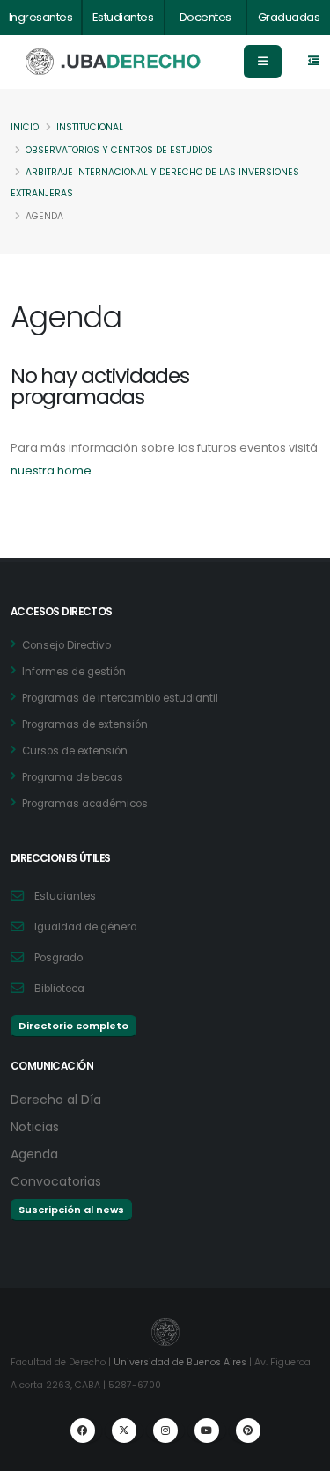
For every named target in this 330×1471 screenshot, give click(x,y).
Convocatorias (56, 1181)
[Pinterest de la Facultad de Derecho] (248, 1430)
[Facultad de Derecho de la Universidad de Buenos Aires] (113, 62)
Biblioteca (59, 989)
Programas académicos (85, 804)
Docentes (205, 17)
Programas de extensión (85, 724)
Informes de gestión (74, 672)
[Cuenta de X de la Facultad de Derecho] (124, 1430)
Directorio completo (73, 1026)
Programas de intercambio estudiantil (120, 698)
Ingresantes (41, 17)
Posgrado (58, 958)
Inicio (25, 127)
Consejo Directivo (66, 645)
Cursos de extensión (75, 751)
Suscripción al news (71, 1210)
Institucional (89, 127)
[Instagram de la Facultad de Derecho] (165, 1430)
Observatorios (119, 150)
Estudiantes (123, 17)
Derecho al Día (56, 1099)
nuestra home (51, 470)
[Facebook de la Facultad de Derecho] (82, 1430)
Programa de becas (72, 777)
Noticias (35, 1127)
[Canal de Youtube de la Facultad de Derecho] (206, 1430)
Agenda (34, 1154)
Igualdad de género (85, 927)
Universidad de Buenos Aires (180, 1362)
